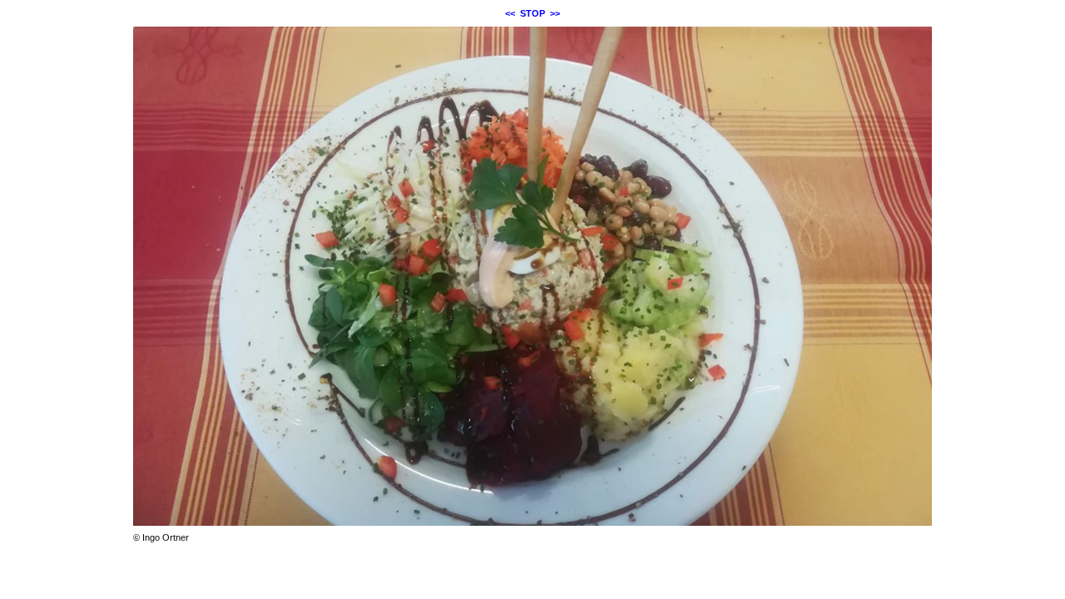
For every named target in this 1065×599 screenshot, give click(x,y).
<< (510, 13)
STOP (532, 13)
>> (555, 13)
